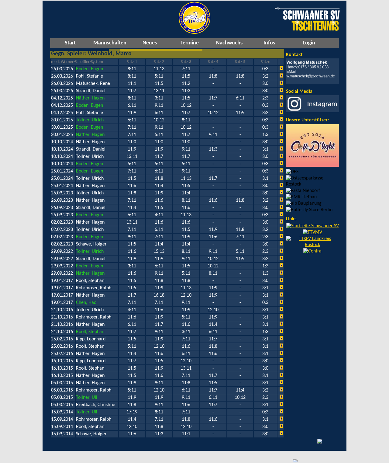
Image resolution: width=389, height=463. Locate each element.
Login (308, 43)
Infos (269, 43)
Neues (150, 43)
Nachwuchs (229, 43)
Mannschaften (109, 43)
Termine (190, 43)
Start (70, 43)
